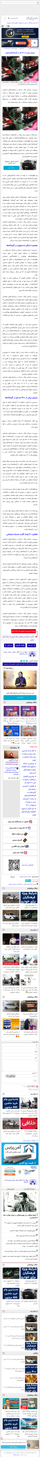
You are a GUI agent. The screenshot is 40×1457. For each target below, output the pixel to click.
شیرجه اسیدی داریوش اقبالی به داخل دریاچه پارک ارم (20, 1251)
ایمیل (36, 1051)
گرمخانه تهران (27, 884)
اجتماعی (30, 48)
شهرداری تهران (12, 884)
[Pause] (5, 687)
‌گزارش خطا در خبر (35, 881)
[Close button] (38, 1439)
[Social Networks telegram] (21, 661)
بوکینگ (30, 1089)
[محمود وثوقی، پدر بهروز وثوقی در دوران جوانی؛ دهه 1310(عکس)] (20, 1202)
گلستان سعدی (17, 840)
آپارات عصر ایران (18, 852)
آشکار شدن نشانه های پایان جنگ (26, 1236)
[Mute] (8, 687)
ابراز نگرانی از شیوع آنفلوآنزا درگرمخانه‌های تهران (28, 811)
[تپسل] (4, 668)
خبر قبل (9, 645)
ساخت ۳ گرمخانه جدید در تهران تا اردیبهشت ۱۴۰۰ (29, 802)
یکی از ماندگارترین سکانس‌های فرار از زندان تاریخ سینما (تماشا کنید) (11, 762)
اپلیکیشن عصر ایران (27, 865)
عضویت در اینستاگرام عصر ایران (18, 821)
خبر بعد (30, 645)
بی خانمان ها (20, 884)
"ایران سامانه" (16, 1455)
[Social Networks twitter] (24, 661)
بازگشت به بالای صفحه (29, 1141)
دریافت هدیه (13, 1447)
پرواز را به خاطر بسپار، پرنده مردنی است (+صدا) (15, 653)
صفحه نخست (35, 48)
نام (36, 1045)
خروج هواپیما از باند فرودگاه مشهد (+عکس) (22, 1231)
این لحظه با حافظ (17, 834)
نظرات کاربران (20, 645)
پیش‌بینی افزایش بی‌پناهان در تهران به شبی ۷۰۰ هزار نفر (29, 779)
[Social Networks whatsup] (27, 661)
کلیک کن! (20, 697)
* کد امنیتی (34, 1073)
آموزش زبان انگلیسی (18, 846)
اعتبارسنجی (35, 1089)
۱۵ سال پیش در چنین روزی (18, 828)
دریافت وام (11, 168)
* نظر (36, 1058)
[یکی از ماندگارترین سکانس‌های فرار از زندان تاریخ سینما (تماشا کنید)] (11, 754)
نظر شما (35, 1042)
